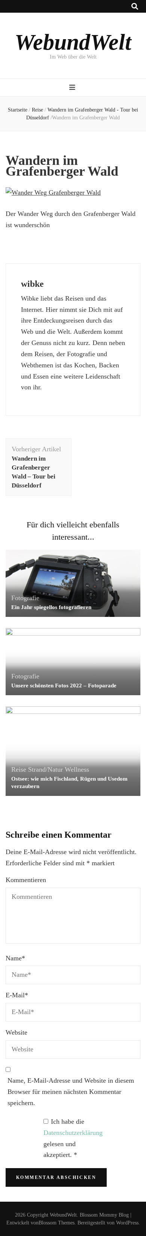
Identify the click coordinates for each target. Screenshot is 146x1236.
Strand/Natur (45, 769)
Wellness (77, 769)
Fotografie (25, 598)
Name (15, 958)
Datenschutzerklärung (73, 1132)
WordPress (127, 1223)
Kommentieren (26, 880)
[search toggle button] (134, 6)
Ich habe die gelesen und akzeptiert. (73, 1138)
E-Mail (17, 995)
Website (16, 1032)
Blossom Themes (56, 1223)
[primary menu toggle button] (73, 87)
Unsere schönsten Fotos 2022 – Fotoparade (63, 685)
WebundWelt (73, 42)
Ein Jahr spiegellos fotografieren (51, 607)
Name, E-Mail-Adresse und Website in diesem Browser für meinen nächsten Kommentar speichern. (70, 1092)
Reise (37, 110)
